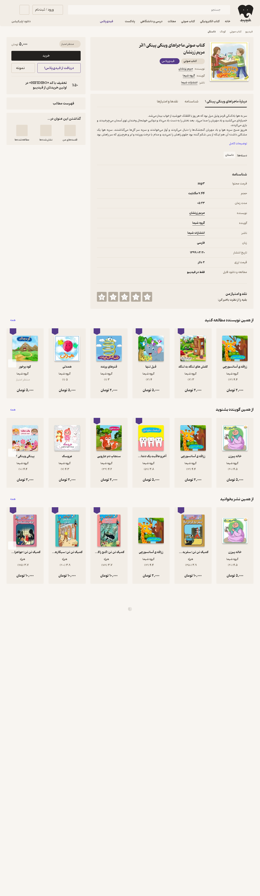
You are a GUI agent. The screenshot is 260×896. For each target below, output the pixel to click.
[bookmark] (109, 83)
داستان (212, 32)
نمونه (20, 68)
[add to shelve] (70, 130)
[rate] (147, 297)
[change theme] (11, 10)
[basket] (24, 10)
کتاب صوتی (235, 32)
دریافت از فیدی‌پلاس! (59, 68)
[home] (245, 13)
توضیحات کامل (238, 143)
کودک (223, 32)
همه (13, 320)
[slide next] (12, 363)
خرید (46, 55)
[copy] (15, 85)
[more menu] (99, 83)
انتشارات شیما (189, 82)
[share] (129, 83)
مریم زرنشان (186, 69)
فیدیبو (249, 32)
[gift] (119, 83)
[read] (22, 130)
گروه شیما (189, 75)
